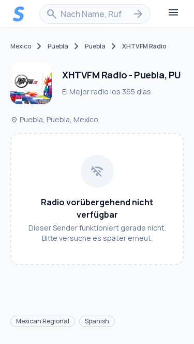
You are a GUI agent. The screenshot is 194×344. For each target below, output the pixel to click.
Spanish (97, 321)
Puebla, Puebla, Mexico (54, 119)
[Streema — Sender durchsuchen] (18, 14)
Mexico (20, 46)
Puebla (58, 46)
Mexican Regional (42, 321)
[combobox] (95, 14)
